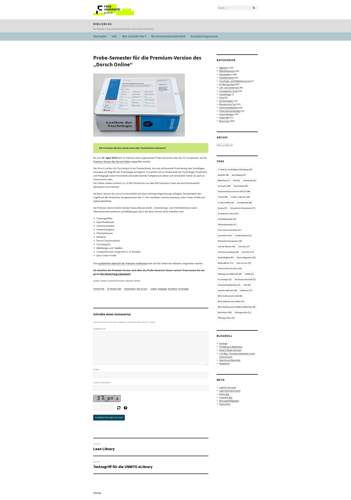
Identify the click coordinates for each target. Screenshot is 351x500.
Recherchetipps (226, 101)
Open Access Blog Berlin (229, 360)
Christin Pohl (98, 288)
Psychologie (183, 288)
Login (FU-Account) (227, 387)
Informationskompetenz (230, 241)
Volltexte (246, 290)
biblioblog (102, 24)
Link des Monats (226, 246)
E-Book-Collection (240, 197)
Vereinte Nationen (227, 290)
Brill (236, 180)
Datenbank (249, 180)
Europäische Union (228, 213)
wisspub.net (224, 363)
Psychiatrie (172, 288)
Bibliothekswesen (227, 71)
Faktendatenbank (227, 224)
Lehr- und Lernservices (229, 87)
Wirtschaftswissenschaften (231, 301)
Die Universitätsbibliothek (168, 36)
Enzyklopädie (244, 202)
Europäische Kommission (242, 208)
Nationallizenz (225, 263)
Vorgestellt (224, 117)
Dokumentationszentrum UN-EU (234, 191)
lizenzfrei (248, 252)
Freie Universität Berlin (229, 230)
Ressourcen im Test (227, 104)
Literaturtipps (225, 94)
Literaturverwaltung (228, 252)
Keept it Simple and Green (230, 350)
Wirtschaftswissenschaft (230, 296)
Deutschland (240, 186)
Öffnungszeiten (226, 318)
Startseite (99, 36)
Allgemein (223, 67)
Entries (224, 394)
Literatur (244, 246)
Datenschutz (224, 404)
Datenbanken (130, 288)
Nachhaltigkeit (226, 257)
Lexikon (153, 288)
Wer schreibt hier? (134, 36)
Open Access (243, 263)
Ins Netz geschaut (227, 84)
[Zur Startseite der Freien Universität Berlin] (116, 9)
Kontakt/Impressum (204, 36)
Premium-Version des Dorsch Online (111, 161)
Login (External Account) (229, 390)
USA (247, 285)
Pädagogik (162, 288)
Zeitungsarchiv (243, 312)
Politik (249, 274)
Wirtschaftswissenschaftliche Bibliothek (236, 307)
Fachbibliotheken (226, 77)
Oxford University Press (230, 268)
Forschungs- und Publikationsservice (235, 81)
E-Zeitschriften (226, 202)
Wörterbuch (225, 312)
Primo (221, 97)
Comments (225, 397)
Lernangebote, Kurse (228, 91)
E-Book (223, 197)
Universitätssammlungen (230, 111)
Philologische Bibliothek (230, 274)
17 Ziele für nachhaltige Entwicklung (235, 169)
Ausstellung (239, 175)
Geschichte (225, 235)
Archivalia (223, 343)
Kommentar (99, 329)
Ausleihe (223, 175)
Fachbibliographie (227, 219)
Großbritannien (243, 235)
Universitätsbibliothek (228, 107)
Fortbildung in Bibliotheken (231, 347)
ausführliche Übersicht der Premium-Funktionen (122, 263)
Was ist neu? (142, 288)
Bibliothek (224, 180)
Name (97, 369)
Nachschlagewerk (246, 257)
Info (114, 36)
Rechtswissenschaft (245, 279)
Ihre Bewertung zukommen (115, 274)
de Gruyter (224, 186)
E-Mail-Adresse (102, 382)
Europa (222, 208)
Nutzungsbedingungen (229, 401)
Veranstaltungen (226, 114)
